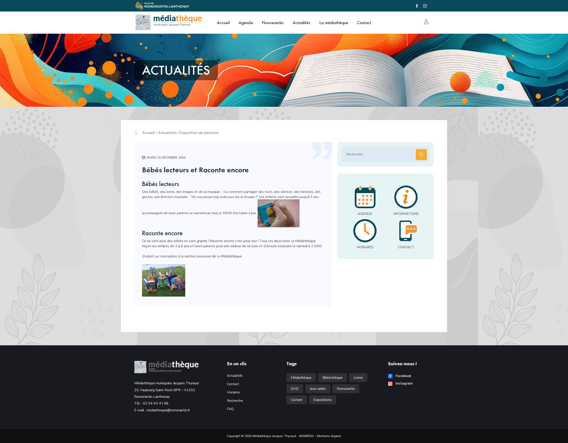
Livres (358, 377)
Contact (364, 22)
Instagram (404, 383)
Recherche (235, 400)
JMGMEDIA (306, 436)
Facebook (403, 375)
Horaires (233, 392)
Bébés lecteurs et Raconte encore (195, 170)
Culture (296, 399)
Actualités (301, 22)
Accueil (223, 22)
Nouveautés (273, 22)
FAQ (230, 409)
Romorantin (346, 388)
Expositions (323, 399)
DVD (295, 388)
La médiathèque (333, 22)
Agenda (246, 22)
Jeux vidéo (318, 388)
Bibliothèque (333, 377)
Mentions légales (329, 436)
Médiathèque (301, 377)
